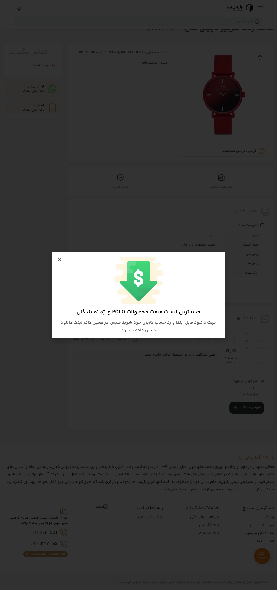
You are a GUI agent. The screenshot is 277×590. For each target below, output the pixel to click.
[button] (59, 259)
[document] (138, 295)
